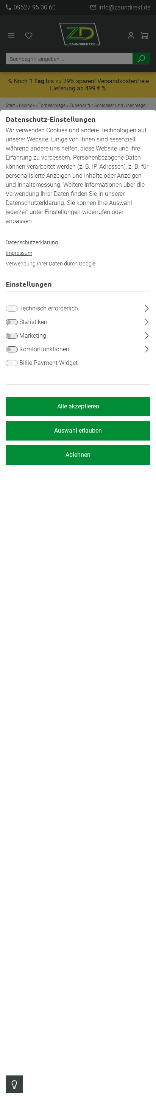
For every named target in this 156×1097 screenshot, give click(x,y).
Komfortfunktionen (44, 349)
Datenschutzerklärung (32, 242)
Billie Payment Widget (48, 362)
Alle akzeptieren (78, 406)
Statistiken (33, 322)
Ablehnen (78, 454)
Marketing (32, 335)
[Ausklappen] (146, 307)
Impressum (19, 253)
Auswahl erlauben (78, 430)
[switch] (12, 322)
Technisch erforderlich (48, 308)
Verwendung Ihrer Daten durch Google (50, 264)
